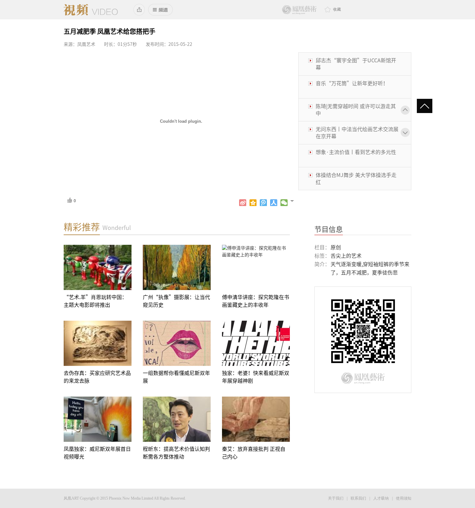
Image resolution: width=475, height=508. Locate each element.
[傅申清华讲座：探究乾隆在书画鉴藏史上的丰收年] (256, 267)
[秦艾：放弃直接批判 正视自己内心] (256, 419)
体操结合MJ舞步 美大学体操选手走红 (356, 178)
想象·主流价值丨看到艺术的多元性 (356, 152)
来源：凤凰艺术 (79, 44)
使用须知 (403, 498)
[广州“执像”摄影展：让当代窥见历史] (177, 267)
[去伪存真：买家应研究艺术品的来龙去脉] (98, 343)
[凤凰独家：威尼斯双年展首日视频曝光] (98, 419)
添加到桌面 (139, 9)
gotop (427, 106)
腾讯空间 (253, 202)
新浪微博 (242, 202)
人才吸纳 (381, 498)
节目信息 (328, 229)
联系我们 (358, 498)
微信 (284, 202)
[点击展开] (295, 200)
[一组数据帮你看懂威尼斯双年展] (177, 343)
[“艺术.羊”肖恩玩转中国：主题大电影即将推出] (98, 267)
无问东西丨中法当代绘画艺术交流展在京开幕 (357, 133)
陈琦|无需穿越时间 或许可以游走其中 (356, 110)
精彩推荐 (82, 227)
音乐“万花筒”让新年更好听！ (352, 83)
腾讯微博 (263, 202)
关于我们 (335, 498)
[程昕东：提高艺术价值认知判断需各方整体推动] (177, 419)
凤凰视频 (91, 10)
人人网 (273, 202)
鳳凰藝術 (299, 10)
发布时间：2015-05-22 (169, 44)
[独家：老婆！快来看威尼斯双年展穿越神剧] (256, 343)
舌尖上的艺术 (346, 255)
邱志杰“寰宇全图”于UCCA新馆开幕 (356, 64)
